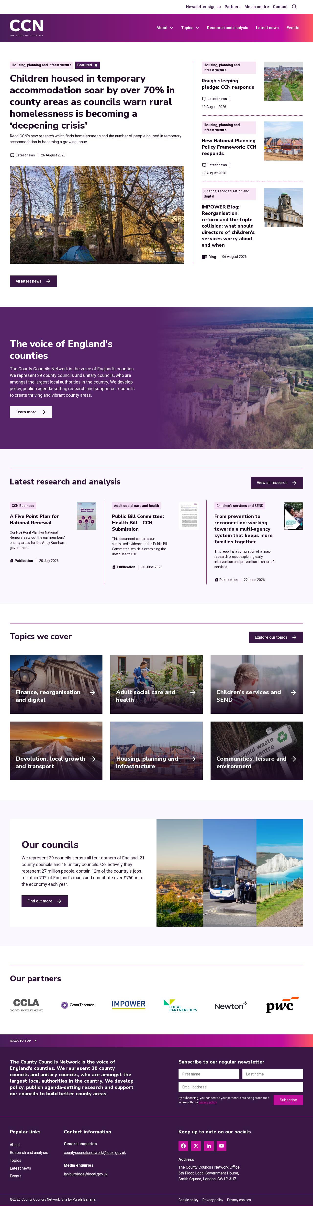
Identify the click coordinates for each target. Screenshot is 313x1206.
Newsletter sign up (203, 6)
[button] (165, 28)
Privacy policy (212, 1200)
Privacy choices (239, 1200)
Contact (280, 6)
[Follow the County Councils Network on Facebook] (183, 1146)
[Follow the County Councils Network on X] (196, 1146)
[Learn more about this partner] (26, 1005)
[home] (26, 28)
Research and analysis (227, 27)
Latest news (267, 27)
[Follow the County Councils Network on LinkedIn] (209, 1146)
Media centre (257, 6)
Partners (233, 6)
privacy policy (208, 1102)
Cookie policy (189, 1200)
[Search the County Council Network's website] (294, 7)
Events (293, 27)
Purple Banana (84, 1199)
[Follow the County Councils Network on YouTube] (221, 1146)
